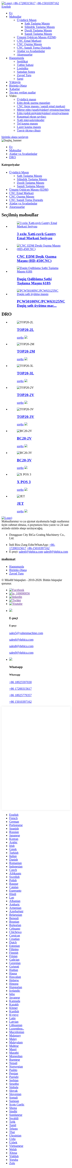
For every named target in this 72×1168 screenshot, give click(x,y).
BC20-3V (24, 460)
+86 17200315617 (20, 688)
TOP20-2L (25, 330)
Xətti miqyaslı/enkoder (30, 120)
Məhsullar (15, 16)
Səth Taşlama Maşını (37, 23)
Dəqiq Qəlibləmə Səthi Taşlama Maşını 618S (34, 281)
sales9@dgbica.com (56, 551)
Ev (11, 13)
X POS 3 (24, 482)
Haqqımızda (16, 58)
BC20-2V (24, 438)
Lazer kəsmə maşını (29, 127)
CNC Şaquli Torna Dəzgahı (34, 47)
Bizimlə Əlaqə (18, 85)
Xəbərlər (14, 89)
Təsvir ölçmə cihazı (29, 130)
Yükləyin (15, 82)
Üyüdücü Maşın (26, 20)
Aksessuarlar (24, 54)
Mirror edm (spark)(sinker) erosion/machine (43, 109)
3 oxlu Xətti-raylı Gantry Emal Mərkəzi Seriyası (36, 236)
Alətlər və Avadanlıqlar (31, 51)
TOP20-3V (25, 417)
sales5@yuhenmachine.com (26, 633)
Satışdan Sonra (26, 71)
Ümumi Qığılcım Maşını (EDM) (36, 37)
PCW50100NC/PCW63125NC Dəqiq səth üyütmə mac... (41, 303)
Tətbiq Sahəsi (25, 64)
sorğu (20, 337)
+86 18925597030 (20, 682)
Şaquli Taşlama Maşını (38, 33)
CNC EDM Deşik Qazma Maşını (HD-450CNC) (36, 258)
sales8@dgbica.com (21, 646)
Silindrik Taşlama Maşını (40, 27)
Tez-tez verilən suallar (22, 92)
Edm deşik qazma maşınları (33, 102)
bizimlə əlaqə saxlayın (15, 137)
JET (20, 504)
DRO (12, 157)
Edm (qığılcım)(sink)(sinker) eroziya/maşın (43, 113)
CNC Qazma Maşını (29, 44)
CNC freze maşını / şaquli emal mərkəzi (41, 106)
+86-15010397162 (38, 548)
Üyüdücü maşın (26, 99)
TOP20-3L (25, 373)
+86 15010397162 (20, 701)
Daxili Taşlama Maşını (38, 30)
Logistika (22, 68)
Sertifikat (22, 61)
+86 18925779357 (20, 695)
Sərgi (20, 78)
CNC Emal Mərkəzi (29, 40)
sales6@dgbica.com (31, 551)
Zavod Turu (24, 75)
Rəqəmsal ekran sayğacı (31, 116)
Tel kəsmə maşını (27, 123)
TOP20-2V (25, 395)
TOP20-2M (26, 351)
